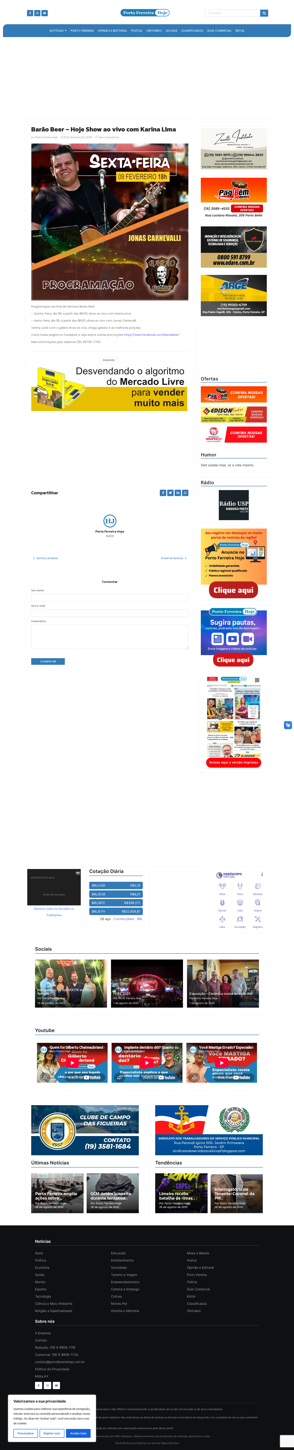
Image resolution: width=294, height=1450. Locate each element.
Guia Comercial (198, 1289)
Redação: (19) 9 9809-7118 (55, 1347)
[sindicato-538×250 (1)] (209, 1154)
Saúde (39, 1275)
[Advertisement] (145, 77)
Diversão (109, 360)
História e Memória (125, 1311)
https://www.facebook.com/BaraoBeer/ (152, 335)
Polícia (192, 1282)
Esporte (40, 1289)
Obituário (194, 1311)
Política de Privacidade (52, 1369)
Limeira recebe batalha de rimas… (177, 1196)
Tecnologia (43, 1296)
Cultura (116, 1296)
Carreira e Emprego (125, 1289)
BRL (140, 919)
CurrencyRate (124, 919)
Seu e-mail (38, 605)
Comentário (38, 621)
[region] (52, 1418)
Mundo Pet (119, 1304)
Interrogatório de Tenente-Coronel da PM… (234, 1193)
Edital (191, 1296)
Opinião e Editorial (200, 1267)
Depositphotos (170, 1443)
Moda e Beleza (198, 1253)
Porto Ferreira (197, 1275)
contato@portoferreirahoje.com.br (60, 1362)
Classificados (197, 1304)
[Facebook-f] (30, 13)
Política (40, 1260)
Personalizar (26, 1433)
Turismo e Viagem (124, 1275)
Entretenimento (122, 1260)
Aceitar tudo (78, 1433)
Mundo (40, 1282)
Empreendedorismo (125, 1282)
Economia (42, 1267)
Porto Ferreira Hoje (109, 531)
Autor (110, 536)
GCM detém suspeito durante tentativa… (111, 1196)
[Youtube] (44, 13)
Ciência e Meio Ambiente (53, 1304)
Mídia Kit (41, 1376)
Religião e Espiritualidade (53, 1311)
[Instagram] (37, 13)
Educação (118, 1253)
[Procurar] (264, 13)
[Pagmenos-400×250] (234, 198)
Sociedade (119, 1267)
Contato (41, 1340)
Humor (192, 1260)
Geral (39, 1253)
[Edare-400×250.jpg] (234, 247)
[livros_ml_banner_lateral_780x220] (109, 389)
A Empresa (43, 1333)
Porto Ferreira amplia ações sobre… (56, 1196)
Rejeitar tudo (52, 1433)
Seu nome (37, 590)
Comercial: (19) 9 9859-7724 (56, 1355)
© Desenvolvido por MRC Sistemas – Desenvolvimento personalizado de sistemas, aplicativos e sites (147, 1436)
